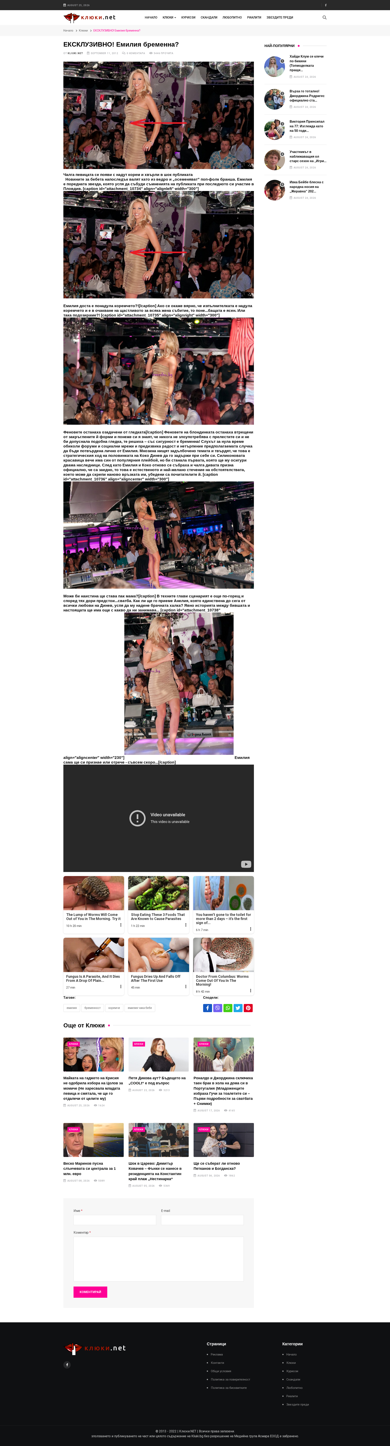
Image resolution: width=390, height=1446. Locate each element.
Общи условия (221, 1371)
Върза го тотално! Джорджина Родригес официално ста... (307, 95)
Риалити (254, 17)
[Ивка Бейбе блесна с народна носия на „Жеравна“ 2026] (274, 190)
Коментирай (90, 1292)
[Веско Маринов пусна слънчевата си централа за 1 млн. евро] (93, 1140)
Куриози (188, 17)
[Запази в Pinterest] (248, 1008)
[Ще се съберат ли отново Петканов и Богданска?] (224, 1140)
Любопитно (232, 17)
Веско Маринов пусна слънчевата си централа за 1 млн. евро (89, 1168)
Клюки (168, 17)
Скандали (209, 17)
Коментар (82, 1232)
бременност (92, 1007)
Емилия (72, 1007)
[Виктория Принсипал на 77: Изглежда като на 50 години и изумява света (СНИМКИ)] (274, 129)
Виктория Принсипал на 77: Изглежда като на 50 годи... (307, 126)
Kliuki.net (75, 53)
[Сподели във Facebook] (207, 1008)
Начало (151, 17)
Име (78, 1211)
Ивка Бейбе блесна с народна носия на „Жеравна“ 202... (307, 186)
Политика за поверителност (230, 1379)
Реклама (217, 1354)
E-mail (165, 1211)
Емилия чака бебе (140, 1007)
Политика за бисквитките (229, 1387)
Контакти (217, 1362)
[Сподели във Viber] (217, 1008)
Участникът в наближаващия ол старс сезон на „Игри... (308, 156)
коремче (114, 1007)
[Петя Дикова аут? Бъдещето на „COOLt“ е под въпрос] (159, 1055)
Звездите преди (279, 17)
